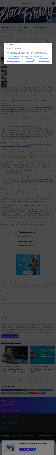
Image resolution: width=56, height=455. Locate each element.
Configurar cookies (13, 60)
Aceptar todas (44, 60)
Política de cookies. (36, 56)
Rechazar (29, 60)
